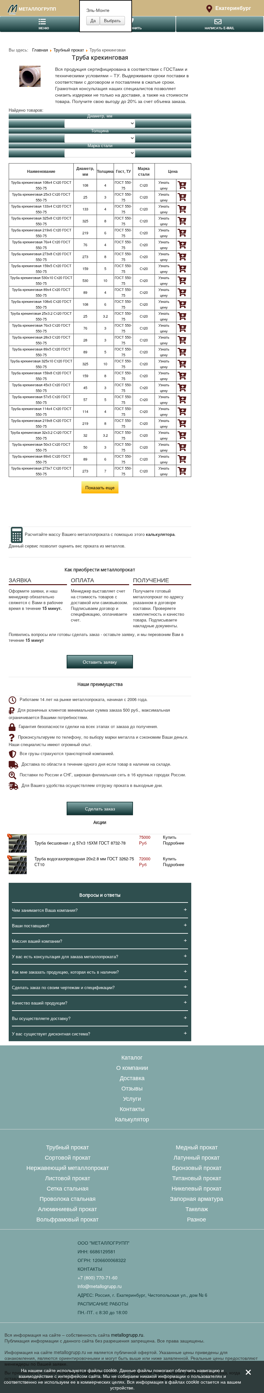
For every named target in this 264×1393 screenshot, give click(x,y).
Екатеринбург (233, 8)
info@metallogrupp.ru (100, 1286)
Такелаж (196, 1208)
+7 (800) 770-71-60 (98, 1277)
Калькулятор (132, 1119)
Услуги (132, 1098)
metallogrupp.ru (127, 1335)
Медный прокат (197, 1147)
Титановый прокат (196, 1178)
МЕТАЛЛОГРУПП (37, 8)
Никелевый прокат (197, 1188)
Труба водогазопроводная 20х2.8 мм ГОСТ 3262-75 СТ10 (84, 861)
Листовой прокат (67, 1178)
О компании (132, 1067)
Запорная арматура (196, 1198)
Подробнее (173, 843)
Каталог (132, 1057)
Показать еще (100, 487)
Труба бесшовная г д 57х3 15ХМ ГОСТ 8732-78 (80, 843)
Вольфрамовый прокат (67, 1219)
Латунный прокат (197, 1157)
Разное (196, 1219)
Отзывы (132, 1088)
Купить (169, 837)
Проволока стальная (68, 1198)
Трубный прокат (67, 1147)
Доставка (132, 1077)
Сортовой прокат (67, 1157)
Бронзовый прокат (197, 1167)
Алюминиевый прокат (67, 1208)
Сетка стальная (68, 1188)
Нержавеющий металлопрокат (67, 1167)
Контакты (132, 1108)
